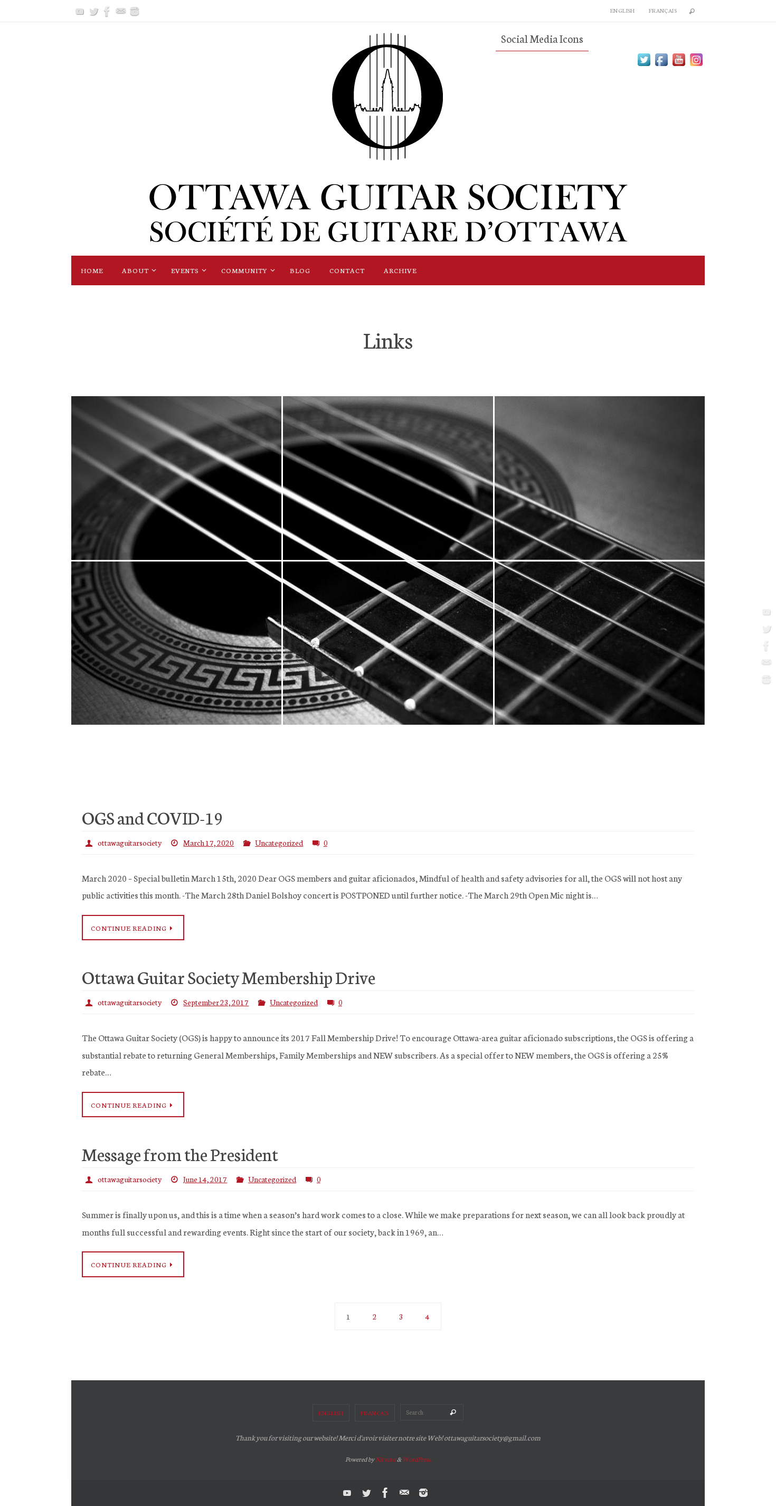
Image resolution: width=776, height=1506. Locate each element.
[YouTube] (79, 11)
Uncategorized (279, 842)
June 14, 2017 (205, 1179)
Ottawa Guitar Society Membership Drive (228, 977)
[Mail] (120, 11)
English (622, 10)
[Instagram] (134, 11)
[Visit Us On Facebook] (661, 64)
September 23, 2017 (216, 1002)
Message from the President (180, 1154)
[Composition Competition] (388, 619)
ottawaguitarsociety (130, 842)
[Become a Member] (388, 459)
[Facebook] (107, 11)
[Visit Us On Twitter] (643, 64)
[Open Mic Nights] (599, 453)
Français (663, 10)
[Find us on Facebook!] (176, 619)
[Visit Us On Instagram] (696, 64)
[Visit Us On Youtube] (678, 64)
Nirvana (385, 1459)
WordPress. (416, 1459)
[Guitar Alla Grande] (176, 453)
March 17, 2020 (208, 842)
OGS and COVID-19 (152, 817)
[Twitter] (93, 11)
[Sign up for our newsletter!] (599, 635)
